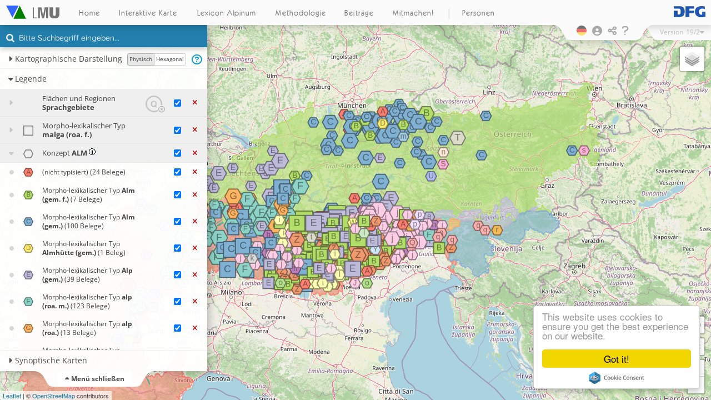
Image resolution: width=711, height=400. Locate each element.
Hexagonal (170, 59)
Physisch (140, 59)
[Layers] (692, 59)
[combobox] (103, 38)
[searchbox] (105, 39)
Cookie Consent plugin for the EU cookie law (616, 378)
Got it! (616, 359)
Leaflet (12, 395)
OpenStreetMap (53, 395)
